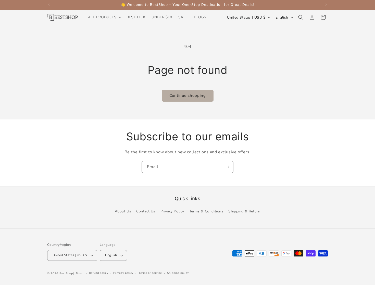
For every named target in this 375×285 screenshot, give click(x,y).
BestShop (66, 273)
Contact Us (145, 211)
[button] (104, 17)
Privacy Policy (172, 211)
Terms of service (150, 273)
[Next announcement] (326, 5)
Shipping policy (178, 273)
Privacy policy (123, 273)
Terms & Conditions (206, 211)
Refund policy (98, 273)
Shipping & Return (244, 211)
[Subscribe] (227, 167)
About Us (123, 211)
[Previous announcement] (49, 5)
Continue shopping (187, 95)
